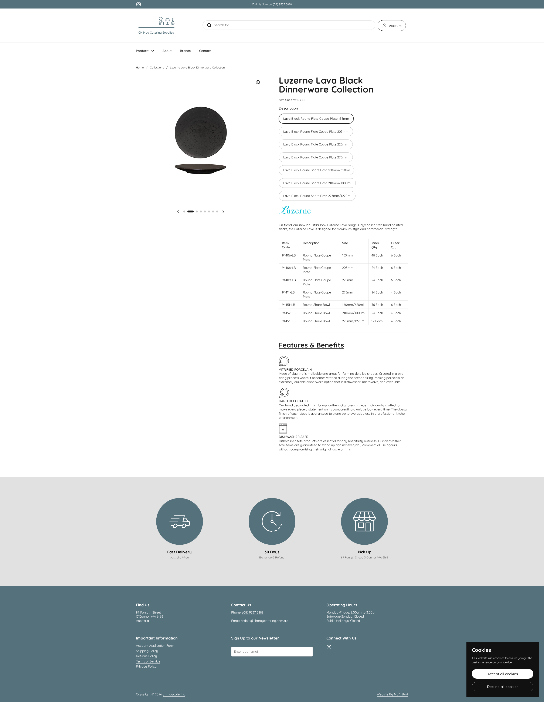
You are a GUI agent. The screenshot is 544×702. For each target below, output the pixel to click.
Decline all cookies (502, 686)
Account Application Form (155, 646)
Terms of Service (148, 661)
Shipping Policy (147, 651)
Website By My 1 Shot (392, 694)
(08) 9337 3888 (253, 612)
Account (395, 26)
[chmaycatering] (156, 25)
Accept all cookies (502, 674)
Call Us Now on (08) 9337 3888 (272, 4)
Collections (157, 67)
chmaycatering (174, 694)
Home (140, 67)
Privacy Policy (146, 666)
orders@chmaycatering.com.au (264, 621)
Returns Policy (146, 656)
